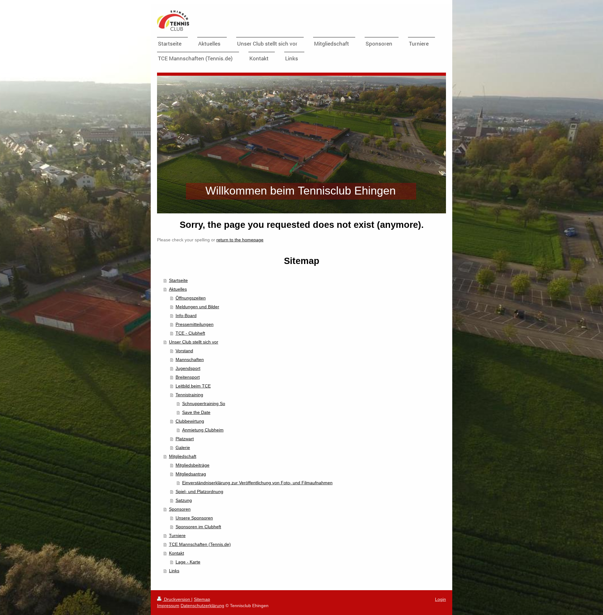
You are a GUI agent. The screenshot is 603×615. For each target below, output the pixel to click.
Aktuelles (178, 289)
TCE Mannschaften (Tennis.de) (200, 544)
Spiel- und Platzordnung (199, 491)
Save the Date (196, 412)
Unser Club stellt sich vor (193, 341)
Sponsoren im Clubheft (198, 526)
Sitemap (202, 599)
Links (174, 570)
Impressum (168, 605)
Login (440, 599)
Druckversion (177, 599)
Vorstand (184, 350)
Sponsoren (180, 509)
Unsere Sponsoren (194, 517)
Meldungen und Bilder (197, 306)
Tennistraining (189, 394)
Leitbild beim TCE (193, 385)
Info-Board (186, 315)
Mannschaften (190, 359)
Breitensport (188, 377)
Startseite (178, 280)
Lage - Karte (188, 561)
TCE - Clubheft (190, 333)
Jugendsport (188, 368)
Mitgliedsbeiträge (192, 465)
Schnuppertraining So (203, 403)
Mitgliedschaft (182, 456)
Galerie (183, 447)
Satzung (184, 500)
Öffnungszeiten (191, 297)
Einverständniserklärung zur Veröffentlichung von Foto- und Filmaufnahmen (257, 482)
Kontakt (176, 553)
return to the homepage (239, 239)
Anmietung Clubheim (203, 429)
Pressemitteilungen (195, 324)
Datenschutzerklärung (202, 605)
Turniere (177, 535)
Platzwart (185, 438)
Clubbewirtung (190, 421)
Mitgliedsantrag (191, 473)
